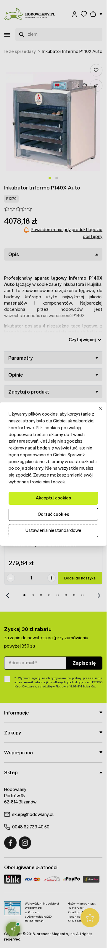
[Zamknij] (100, 408)
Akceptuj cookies (53, 498)
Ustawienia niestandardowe (53, 530)
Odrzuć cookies (53, 514)
